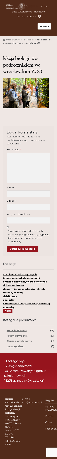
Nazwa (11, 187)
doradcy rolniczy (13, 292)
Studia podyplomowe (19, 341)
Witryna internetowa (18, 214)
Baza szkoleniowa (22, 11)
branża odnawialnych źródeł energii (25, 281)
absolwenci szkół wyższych (20, 274)
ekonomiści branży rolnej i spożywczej (26, 303)
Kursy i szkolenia (17, 330)
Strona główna (13, 40)
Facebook (39, 17)
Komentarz (14, 149)
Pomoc (20, 16)
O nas (44, 6)
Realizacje (40, 11)
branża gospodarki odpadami (21, 278)
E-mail (11, 200)
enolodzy (8, 307)
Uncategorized (15, 346)
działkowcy (10, 296)
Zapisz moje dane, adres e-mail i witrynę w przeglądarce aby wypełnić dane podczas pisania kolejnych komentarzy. (28, 236)
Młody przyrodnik (17, 335)
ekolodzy (8, 299)
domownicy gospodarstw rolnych (24, 289)
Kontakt (31, 16)
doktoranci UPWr (13, 285)
